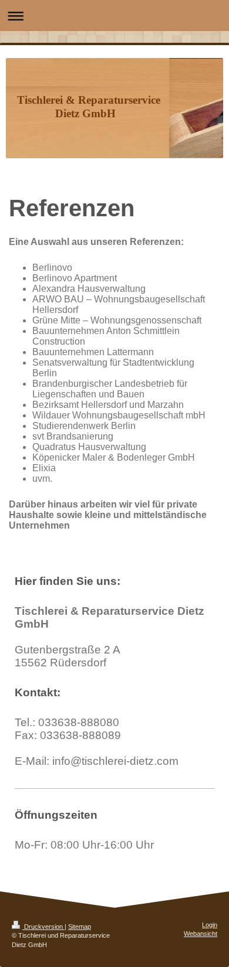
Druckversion (43, 926)
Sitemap (79, 926)
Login (209, 924)
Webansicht (200, 933)
